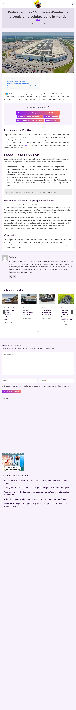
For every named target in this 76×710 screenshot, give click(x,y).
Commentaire (8, 354)
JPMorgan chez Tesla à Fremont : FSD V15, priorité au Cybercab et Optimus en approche (37, 488)
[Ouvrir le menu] (3, 4)
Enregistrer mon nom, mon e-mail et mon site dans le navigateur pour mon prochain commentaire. (37, 386)
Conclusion (11, 88)
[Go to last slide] (4, 312)
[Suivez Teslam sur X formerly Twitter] (10, 276)
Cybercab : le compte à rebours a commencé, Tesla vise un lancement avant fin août (35, 499)
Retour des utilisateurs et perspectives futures (23, 86)
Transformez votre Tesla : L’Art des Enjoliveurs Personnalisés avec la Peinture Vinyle (66, 314)
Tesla (38, 19)
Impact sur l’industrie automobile (18, 84)
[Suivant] (72, 312)
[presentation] (10, 299)
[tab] (36, 331)
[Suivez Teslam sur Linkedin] (14, 276)
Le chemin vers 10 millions (16, 81)
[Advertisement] (13, 422)
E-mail (43, 381)
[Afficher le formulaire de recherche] (72, 4)
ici (26, 145)
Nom (5, 381)
